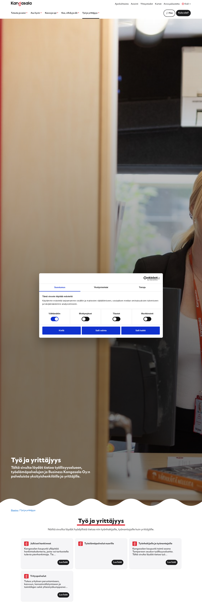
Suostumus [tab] (59, 287)
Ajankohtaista (122, 4)
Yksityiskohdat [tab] (101, 287)
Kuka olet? (183, 13)
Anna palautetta (172, 4)
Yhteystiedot (146, 4)
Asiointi (134, 4)
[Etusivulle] (21, 4)
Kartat (158, 4)
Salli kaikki (140, 330)
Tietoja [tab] (142, 287)
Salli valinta (101, 330)
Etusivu (14, 510)
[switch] (85, 319)
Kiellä (61, 330)
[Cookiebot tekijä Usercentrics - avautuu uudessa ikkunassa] (148, 278)
